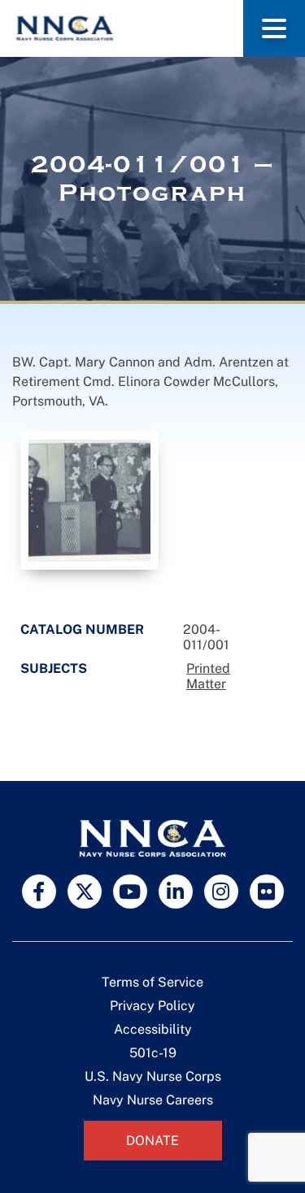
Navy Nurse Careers (153, 1100)
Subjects (53, 668)
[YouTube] (130, 891)
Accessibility (153, 1029)
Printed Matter (208, 676)
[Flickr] (267, 891)
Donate (152, 1140)
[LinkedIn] (176, 891)
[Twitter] (85, 891)
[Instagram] (221, 891)
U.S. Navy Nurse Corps (153, 1076)
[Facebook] (39, 891)
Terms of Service (152, 982)
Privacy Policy (152, 1005)
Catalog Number (82, 629)
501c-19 (152, 1053)
